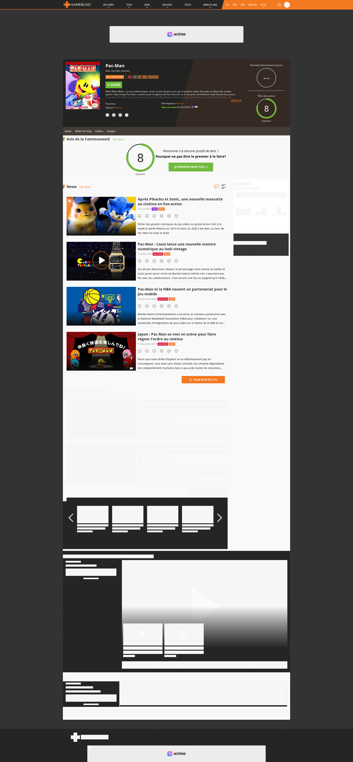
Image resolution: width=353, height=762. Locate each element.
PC (227, 4)
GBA (144, 76)
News (68, 131)
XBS (242, 4)
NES (130, 76)
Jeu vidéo (157, 254)
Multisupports (115, 76)
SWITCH (252, 4)
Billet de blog (83, 131)
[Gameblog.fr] (77, 4)
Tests (187, 4)
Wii (135, 76)
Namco (118, 107)
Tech (129, 4)
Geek (147, 4)
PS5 (235, 4)
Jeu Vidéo (108, 4)
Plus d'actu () (205, 379)
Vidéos (99, 131)
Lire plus (236, 100)
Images (111, 131)
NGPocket (153, 76)
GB (139, 76)
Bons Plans (210, 4)
